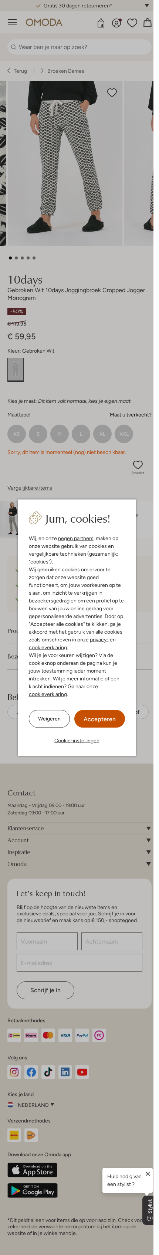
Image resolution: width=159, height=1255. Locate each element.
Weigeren (49, 719)
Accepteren (100, 718)
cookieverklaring (48, 647)
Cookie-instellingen (76, 740)
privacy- (99, 639)
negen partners (76, 538)
